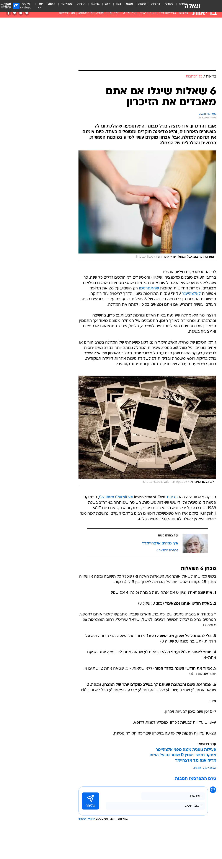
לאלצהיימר (191, 294)
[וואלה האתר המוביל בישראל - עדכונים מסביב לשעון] (192, 6)
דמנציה (197, 768)
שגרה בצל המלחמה (91, 13)
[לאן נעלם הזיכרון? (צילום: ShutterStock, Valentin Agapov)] (147, 431)
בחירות (155, 4)
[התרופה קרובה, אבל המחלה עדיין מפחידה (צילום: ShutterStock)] (147, 205)
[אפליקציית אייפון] (20, 13)
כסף (118, 4)
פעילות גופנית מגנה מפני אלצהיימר (186, 750)
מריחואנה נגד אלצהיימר (195, 761)
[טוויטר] (14, 13)
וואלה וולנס (113, 13)
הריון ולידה (130, 13)
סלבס (129, 4)
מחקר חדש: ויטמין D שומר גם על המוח (183, 755)
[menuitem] (166, 6)
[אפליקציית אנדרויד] (26, 13)
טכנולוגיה (66, 4)
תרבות (142, 4)
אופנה (52, 4)
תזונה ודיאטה (148, 13)
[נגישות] (6, 5)
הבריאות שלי (167, 13)
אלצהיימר (210, 768)
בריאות (95, 4)
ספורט (169, 4)
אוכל (108, 4)
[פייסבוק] (8, 13)
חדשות (183, 13)
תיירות (81, 4)
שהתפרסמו (149, 288)
